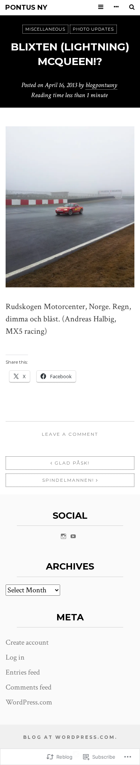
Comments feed (29, 687)
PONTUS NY (26, 8)
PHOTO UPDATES (93, 29)
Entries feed (23, 672)
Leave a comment (70, 434)
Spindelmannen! (68, 480)
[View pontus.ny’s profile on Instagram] (63, 536)
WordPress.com (29, 702)
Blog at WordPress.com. (70, 737)
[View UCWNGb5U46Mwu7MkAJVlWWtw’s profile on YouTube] (73, 536)
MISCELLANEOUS (45, 29)
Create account (27, 642)
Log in (15, 657)
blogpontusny (101, 85)
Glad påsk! (72, 463)
